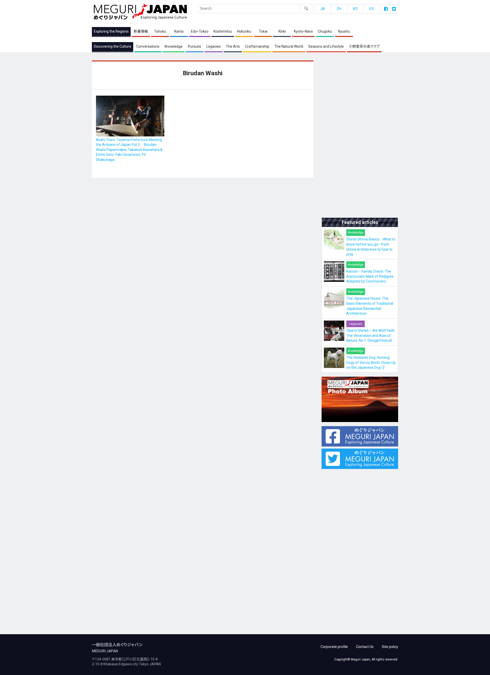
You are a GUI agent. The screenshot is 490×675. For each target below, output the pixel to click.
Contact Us (365, 647)
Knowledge (173, 46)
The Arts (233, 46)
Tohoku (160, 31)
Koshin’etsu (223, 31)
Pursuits (194, 46)
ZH (339, 9)
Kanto (179, 31)
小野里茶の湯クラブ (364, 46)
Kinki (282, 31)
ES (371, 9)
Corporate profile (334, 647)
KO (355, 9)
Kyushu (344, 31)
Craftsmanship (257, 46)
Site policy (390, 647)
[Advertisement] (360, 136)
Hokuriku (244, 31)
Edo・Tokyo (200, 31)
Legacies (213, 46)
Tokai (263, 31)
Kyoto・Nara (303, 31)
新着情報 (141, 31)
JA (322, 9)
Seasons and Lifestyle (326, 46)
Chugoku (325, 31)
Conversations (148, 46)
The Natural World (288, 46)
